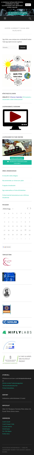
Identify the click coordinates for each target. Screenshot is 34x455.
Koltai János (6, 433)
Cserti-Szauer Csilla (8, 424)
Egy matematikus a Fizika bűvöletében (14, 190)
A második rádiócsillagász (10, 175)
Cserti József (6, 422)
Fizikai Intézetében (8, 388)
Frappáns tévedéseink (8, 185)
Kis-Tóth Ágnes (7, 431)
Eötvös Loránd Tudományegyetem (12, 383)
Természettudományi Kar (10, 385)
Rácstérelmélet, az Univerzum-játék (13, 180)
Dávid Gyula (6, 429)
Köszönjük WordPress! (11, 447)
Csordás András (7, 426)
